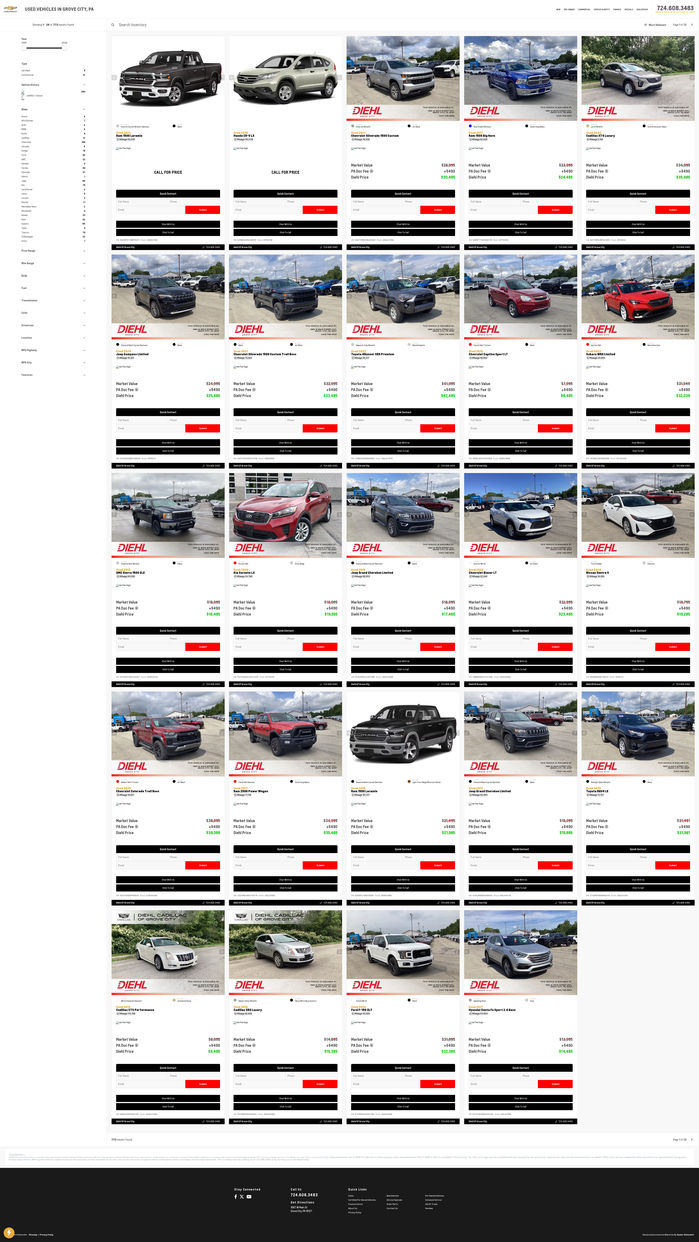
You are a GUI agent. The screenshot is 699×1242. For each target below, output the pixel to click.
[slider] (24, 47)
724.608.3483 (675, 8)
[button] (222, 77)
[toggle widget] (9, 1232)
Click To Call (168, 232)
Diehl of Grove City (125, 247)
